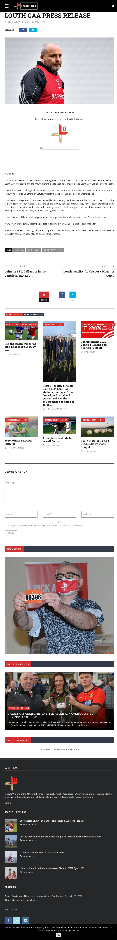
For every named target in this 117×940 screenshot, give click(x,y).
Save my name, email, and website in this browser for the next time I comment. (44, 525)
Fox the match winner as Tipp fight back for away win (20, 347)
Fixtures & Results (29, 325)
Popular (21, 812)
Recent (9, 812)
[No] (113, 931)
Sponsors (86, 325)
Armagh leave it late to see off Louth (57, 439)
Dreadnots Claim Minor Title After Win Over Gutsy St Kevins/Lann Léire (50, 715)
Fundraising (49, 325)
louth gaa (19, 250)
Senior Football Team (52, 250)
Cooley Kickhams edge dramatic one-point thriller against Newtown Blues (60, 836)
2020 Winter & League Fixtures (18, 442)
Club (8, 325)
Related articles (14, 314)
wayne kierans (33, 250)
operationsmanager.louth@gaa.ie (22, 900)
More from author (33, 314)
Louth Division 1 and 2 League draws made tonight (95, 444)
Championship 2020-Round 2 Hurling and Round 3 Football (94, 345)
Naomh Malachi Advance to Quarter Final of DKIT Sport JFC (52, 868)
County (16, 325)
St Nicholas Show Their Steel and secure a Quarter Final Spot (52, 820)
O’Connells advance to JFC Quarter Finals (42, 852)
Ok (58, 935)
